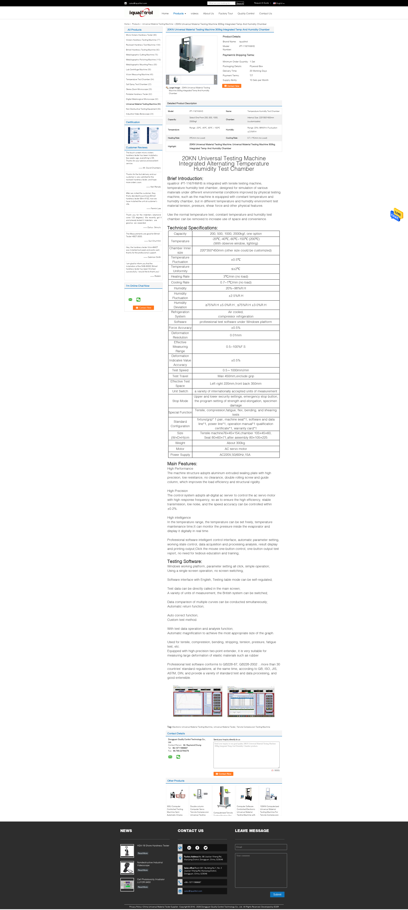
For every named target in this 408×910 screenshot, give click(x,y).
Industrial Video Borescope (137, 114)
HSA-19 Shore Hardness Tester (153, 845)
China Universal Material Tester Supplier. (161, 907)
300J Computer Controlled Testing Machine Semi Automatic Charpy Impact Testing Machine (175, 813)
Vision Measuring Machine (137, 74)
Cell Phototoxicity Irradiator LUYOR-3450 (151, 880)
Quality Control (246, 13)
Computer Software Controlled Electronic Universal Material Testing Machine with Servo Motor (246, 812)
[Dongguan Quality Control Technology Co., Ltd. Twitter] (206, 847)
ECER (276, 907)
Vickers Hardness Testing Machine (141, 40)
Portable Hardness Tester (137, 94)
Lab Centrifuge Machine (136, 69)
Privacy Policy (135, 907)
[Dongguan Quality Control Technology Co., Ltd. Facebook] (197, 847)
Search (240, 3)
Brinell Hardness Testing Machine (141, 50)
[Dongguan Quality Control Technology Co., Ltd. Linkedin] (189, 847)
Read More (143, 853)
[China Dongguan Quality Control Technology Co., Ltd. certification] (133, 135)
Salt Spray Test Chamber (136, 84)
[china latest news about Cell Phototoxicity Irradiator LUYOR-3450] (127, 884)
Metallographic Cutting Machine (140, 54)
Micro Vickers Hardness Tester (139, 35)
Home (165, 13)
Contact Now (233, 86)
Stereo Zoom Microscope (137, 89)
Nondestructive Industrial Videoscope (150, 864)
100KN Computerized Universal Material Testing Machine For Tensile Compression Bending (269, 812)
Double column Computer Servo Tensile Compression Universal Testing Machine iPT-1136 (199, 812)
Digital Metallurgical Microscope (140, 99)
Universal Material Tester (224, 727)
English (279, 3)
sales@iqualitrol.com (138, 3)
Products (178, 13)
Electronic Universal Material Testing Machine (192, 727)
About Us (208, 13)
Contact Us (265, 13)
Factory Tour (226, 13)
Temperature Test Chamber (138, 79)
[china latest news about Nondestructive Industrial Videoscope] (127, 867)
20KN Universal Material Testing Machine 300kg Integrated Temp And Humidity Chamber (189, 90)
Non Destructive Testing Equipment (141, 109)
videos (194, 13)
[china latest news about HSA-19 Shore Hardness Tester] (127, 851)
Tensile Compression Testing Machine (253, 727)
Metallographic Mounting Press (139, 64)
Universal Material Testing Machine (157, 24)
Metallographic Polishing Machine (141, 59)
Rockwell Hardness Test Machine (140, 45)
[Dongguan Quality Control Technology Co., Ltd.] (141, 12)
